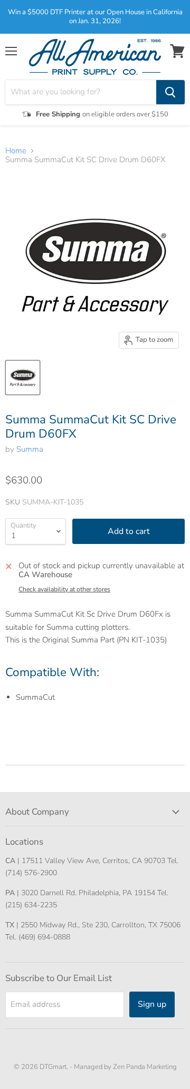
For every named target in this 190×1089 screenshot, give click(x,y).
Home (15, 150)
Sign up (152, 1004)
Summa (29, 449)
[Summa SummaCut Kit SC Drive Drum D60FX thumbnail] (23, 377)
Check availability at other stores (64, 589)
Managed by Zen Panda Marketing (125, 1067)
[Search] (170, 92)
